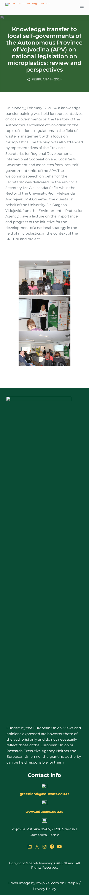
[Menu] (82, 8)
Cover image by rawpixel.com (33, 883)
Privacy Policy (44, 889)
